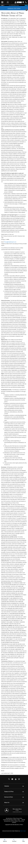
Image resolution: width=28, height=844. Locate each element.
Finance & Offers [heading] (9, 791)
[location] (23, 2)
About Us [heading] (6, 802)
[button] (26, 10)
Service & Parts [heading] (8, 797)
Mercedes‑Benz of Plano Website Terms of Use (14, 821)
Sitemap (23, 819)
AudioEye (14, 822)
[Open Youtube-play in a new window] (16, 779)
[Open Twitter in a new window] (9, 779)
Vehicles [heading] (6, 786)
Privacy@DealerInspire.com (10, 241)
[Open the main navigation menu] (2, 2)
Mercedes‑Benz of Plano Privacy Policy (14, 818)
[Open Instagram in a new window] (19, 779)
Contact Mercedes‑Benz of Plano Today (11, 819)
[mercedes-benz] (8, 2)
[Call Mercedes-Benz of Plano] (26, 2)
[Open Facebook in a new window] (12, 779)
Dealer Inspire (23, 831)
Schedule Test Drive (14, 8)
